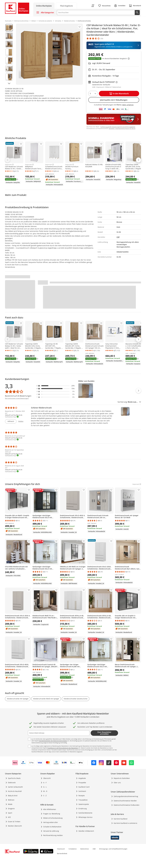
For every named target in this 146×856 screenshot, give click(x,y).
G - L (45, 787)
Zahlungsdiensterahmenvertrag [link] (126, 796)
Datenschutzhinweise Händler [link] (125, 801)
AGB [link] (94, 849)
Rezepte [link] (81, 795)
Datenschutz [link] (84, 849)
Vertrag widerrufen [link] (50, 822)
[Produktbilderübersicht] (9, 54)
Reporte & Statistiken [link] (122, 778)
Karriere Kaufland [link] (120, 819)
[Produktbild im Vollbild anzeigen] (49, 54)
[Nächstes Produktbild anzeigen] (9, 83)
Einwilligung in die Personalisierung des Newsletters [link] (62, 748)
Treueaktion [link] (83, 800)
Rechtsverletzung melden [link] (53, 835)
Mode (10, 804)
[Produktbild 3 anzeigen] (9, 44)
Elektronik (12, 782)
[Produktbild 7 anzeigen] (9, 77)
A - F (45, 782)
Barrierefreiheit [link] (62, 853)
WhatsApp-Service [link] (85, 817)
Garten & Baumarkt (15, 787)
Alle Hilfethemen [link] (49, 809)
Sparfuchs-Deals (14, 778)
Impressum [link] (61, 849)
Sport (10, 813)
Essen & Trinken (14, 821)
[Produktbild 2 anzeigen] (9, 36)
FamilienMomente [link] (85, 813)
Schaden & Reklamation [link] (52, 827)
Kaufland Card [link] (83, 787)
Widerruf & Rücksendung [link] (53, 818)
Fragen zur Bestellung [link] (51, 814)
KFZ (9, 817)
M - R (45, 791)
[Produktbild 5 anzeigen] (9, 60)
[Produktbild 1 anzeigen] (9, 27)
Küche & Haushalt (15, 791)
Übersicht (47, 778)
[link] (66, 6)
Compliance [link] (73, 849)
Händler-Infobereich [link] (86, 831)
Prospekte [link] (82, 782)
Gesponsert (8, 164)
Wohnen (11, 800)
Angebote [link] (82, 778)
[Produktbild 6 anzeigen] (9, 68)
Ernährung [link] (82, 808)
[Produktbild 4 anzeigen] (9, 52)
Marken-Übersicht (15, 826)
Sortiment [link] (82, 791)
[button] (113, 58)
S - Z (45, 795)
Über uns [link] (117, 782)
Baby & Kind (12, 795)
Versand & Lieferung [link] (51, 831)
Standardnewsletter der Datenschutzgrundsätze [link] (53, 741)
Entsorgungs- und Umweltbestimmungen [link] (113, 849)
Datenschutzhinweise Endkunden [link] (126, 805)
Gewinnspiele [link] (83, 804)
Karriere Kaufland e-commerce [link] (125, 823)
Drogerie (11, 808)
